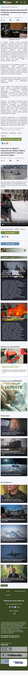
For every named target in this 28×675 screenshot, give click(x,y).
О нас (8, 591)
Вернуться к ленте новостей (14, 600)
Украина (3, 136)
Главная (3, 7)
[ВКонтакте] (2, 143)
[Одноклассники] (7, 143)
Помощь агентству (20, 591)
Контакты (8, 595)
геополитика (4, 133)
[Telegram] (5, 143)
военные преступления (7, 229)
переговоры (13, 133)
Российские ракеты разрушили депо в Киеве (13, 318)
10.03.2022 (6, 17)
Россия (19, 133)
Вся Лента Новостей (11, 7)
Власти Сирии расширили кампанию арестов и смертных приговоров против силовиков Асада (14, 273)
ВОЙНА (17, 229)
